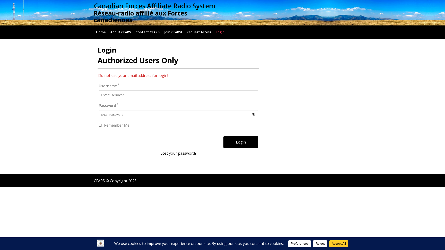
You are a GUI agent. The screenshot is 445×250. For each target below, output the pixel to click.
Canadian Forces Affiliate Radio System (154, 5)
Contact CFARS (147, 32)
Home (101, 32)
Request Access (199, 32)
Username (109, 85)
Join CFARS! (173, 32)
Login (220, 32)
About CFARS (120, 32)
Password (108, 105)
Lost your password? (178, 153)
